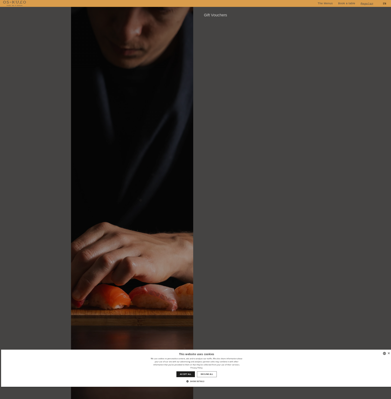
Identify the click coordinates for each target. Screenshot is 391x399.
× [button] (388, 353)
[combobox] (384, 353)
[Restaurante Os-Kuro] (14, 3)
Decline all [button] (207, 374)
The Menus (325, 3)
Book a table (346, 3)
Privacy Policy (196, 367)
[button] (196, 381)
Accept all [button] (185, 374)
